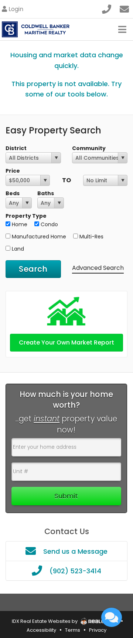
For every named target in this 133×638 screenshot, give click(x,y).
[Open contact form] (124, 8)
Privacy (97, 630)
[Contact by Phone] (106, 8)
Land (17, 248)
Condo (48, 224)
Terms (72, 630)
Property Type (26, 216)
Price (13, 170)
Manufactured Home (38, 236)
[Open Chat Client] (111, 617)
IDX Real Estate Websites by (45, 621)
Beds (13, 193)
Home (18, 224)
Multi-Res (90, 236)
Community (89, 148)
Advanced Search (98, 268)
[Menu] (122, 29)
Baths (45, 193)
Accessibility (41, 630)
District (16, 148)
